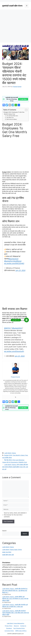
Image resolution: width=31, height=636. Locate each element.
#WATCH (7, 328)
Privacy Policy (8, 626)
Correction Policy (9, 630)
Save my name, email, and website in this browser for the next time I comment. (15, 514)
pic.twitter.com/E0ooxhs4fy (14, 351)
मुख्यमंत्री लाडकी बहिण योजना (12, 6)
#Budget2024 (13, 259)
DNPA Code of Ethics (20, 630)
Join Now (24, 99)
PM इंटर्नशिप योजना (7, 457)
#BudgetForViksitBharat (12, 261)
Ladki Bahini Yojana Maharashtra (15, 623)
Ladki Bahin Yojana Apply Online (12, 549)
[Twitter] (15, 397)
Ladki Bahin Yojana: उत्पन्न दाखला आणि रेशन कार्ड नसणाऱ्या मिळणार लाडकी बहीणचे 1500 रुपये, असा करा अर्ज (15, 467)
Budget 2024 (8, 455)
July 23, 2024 (20, 270)
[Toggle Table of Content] (25, 110)
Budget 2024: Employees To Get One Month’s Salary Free (14, 113)
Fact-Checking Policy (19, 628)
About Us (16, 626)
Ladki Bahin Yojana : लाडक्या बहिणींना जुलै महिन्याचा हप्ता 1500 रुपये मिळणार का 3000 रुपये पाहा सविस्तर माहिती (15, 598)
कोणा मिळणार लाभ (10, 117)
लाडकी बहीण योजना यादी (8, 555)
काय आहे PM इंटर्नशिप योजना (12, 115)
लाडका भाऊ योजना (6, 552)
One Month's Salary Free (20, 455)
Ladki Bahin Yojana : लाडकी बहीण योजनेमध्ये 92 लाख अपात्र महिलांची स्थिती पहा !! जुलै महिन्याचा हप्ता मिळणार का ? (14, 590)
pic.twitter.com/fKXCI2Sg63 (14, 263)
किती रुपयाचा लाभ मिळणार (12, 119)
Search (4, 530)
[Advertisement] (15, 26)
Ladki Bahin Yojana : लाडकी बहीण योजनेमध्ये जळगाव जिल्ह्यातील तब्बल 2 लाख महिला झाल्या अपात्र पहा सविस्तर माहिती (15, 612)
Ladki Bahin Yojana (10, 453)
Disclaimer (9, 628)
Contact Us (23, 626)
